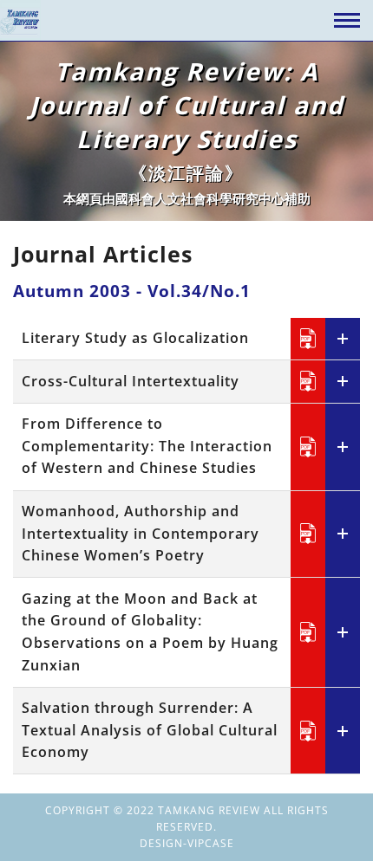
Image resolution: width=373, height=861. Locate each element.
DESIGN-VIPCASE (187, 843)
